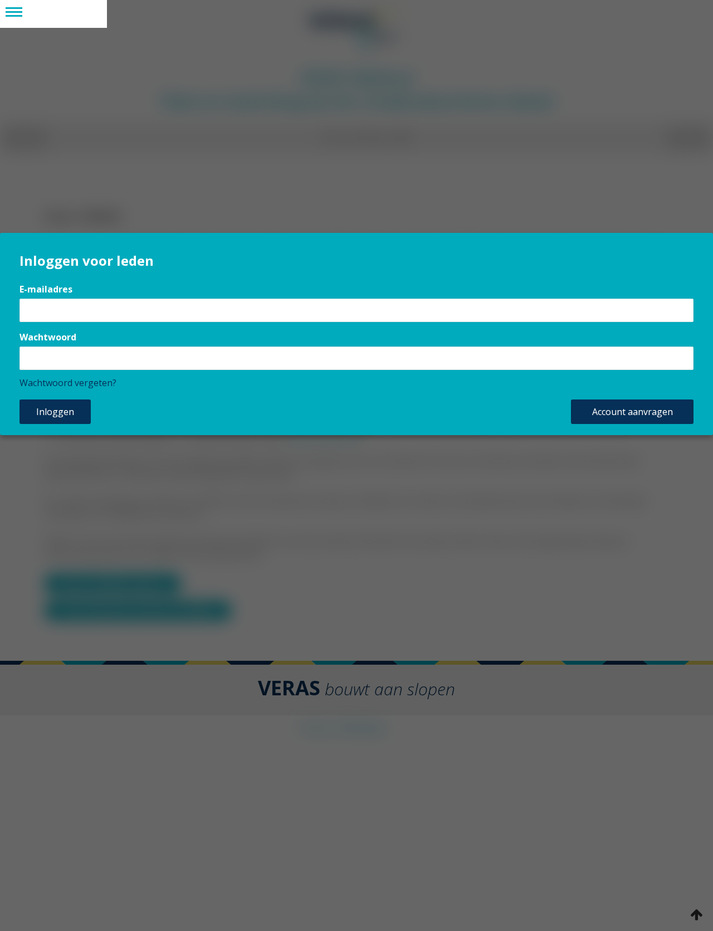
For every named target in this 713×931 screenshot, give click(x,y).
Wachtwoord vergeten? (67, 383)
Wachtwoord (47, 337)
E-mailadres (45, 289)
